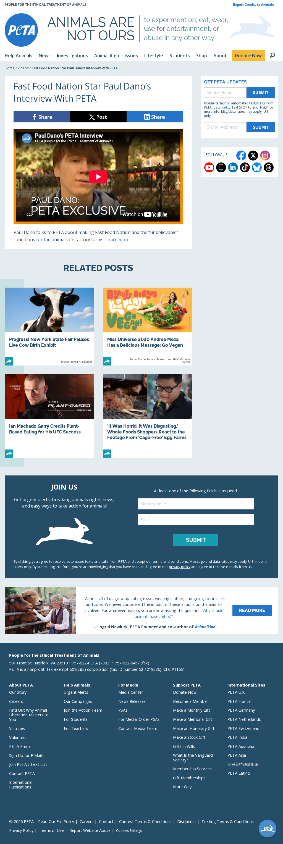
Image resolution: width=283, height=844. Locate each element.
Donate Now (184, 692)
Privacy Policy (21, 830)
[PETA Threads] (269, 167)
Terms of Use (51, 830)
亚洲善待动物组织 (242, 764)
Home (9, 68)
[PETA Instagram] (265, 156)
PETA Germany (241, 710)
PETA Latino (238, 773)
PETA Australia (240, 746)
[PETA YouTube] (209, 167)
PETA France (239, 701)
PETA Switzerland (243, 728)
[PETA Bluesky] (257, 167)
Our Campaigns (78, 701)
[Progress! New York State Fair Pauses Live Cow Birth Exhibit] (49, 327)
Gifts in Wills (184, 746)
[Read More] (141, 610)
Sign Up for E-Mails (26, 755)
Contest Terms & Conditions (145, 821)
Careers (16, 701)
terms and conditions (170, 561)
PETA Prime (20, 746)
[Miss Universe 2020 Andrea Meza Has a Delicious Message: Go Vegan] (147, 327)
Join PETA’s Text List (28, 764)
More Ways (183, 786)
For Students (76, 719)
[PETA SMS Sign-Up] (221, 167)
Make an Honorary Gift (193, 728)
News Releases (132, 701)
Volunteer (18, 737)
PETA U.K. (236, 692)
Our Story (18, 692)
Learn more (117, 239)
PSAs (122, 710)
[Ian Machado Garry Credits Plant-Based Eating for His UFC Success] (49, 416)
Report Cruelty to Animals (253, 5)
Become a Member (190, 701)
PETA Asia (236, 755)
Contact (106, 821)
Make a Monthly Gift (191, 710)
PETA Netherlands (244, 719)
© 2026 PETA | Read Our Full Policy (41, 821)
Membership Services (192, 768)
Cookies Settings (129, 831)
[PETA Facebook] (241, 156)
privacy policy (179, 566)
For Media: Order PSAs (138, 719)
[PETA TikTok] (245, 167)
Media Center (130, 692)
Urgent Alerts (76, 692)
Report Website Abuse (90, 830)
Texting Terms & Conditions (227, 821)
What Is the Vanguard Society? (193, 758)
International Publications (20, 785)
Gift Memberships (189, 777)
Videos (23, 68)
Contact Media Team (137, 728)
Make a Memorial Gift (192, 719)
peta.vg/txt (221, 107)
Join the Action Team (83, 710)
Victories (17, 728)
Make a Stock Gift (189, 737)
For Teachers (76, 728)
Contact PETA (22, 773)
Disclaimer (186, 821)
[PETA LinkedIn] (233, 167)
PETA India (237, 737)
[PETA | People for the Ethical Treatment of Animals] (21, 30)
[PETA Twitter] (253, 156)
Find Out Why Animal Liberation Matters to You (29, 715)
